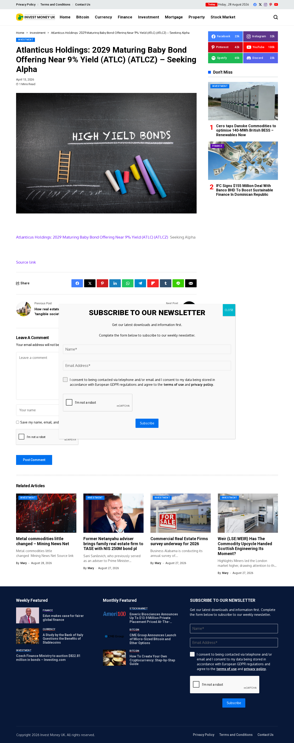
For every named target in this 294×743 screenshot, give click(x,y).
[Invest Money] (35, 17)
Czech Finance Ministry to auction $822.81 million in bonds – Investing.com (48, 658)
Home (20, 33)
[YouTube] (276, 4)
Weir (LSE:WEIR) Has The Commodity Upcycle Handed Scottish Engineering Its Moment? (245, 546)
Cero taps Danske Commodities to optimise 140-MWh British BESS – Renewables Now (246, 130)
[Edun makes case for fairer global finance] (27, 615)
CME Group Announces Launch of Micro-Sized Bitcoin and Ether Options (153, 639)
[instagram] (265, 4)
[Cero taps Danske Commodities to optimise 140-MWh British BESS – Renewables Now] (243, 101)
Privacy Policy (25, 4)
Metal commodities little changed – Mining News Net (42, 541)
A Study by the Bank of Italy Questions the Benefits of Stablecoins (63, 639)
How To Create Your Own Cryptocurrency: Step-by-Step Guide (152, 660)
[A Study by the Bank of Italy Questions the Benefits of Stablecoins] (27, 636)
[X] (260, 4)
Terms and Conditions (55, 4)
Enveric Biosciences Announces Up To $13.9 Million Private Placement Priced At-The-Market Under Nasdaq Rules (154, 620)
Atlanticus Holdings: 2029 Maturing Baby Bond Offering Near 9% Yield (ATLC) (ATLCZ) (92, 237)
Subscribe (234, 703)
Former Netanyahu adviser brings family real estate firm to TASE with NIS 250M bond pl (113, 543)
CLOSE (229, 310)
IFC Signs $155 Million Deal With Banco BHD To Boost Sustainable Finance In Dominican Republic (244, 189)
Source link (26, 262)
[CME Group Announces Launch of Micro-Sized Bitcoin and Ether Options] (114, 636)
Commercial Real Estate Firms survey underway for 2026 (179, 541)
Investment (37, 33)
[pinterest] (270, 4)
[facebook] (255, 4)
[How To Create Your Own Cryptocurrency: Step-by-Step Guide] (114, 658)
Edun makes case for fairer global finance (63, 618)
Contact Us (82, 4)
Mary (23, 563)
